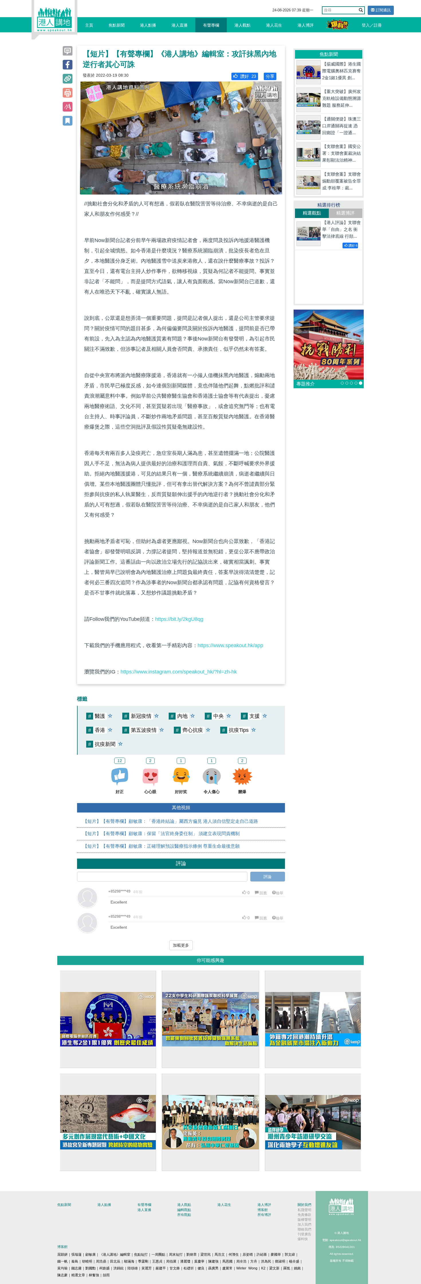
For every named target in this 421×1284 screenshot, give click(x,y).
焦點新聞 (117, 25)
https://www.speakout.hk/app (230, 645)
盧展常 (227, 1268)
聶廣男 (213, 1268)
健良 (201, 1268)
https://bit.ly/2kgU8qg (179, 619)
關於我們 (304, 1205)
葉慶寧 (199, 1261)
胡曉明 (87, 1261)
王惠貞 (157, 1261)
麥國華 (276, 1255)
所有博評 (264, 1215)
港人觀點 (243, 25)
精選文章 (78, 1275)
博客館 (262, 1210)
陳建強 (213, 1261)
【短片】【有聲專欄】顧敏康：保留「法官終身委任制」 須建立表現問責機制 (161, 833)
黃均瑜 (62, 1268)
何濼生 (234, 1255)
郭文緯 (290, 1255)
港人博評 (306, 25)
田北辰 (115, 1261)
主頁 (89, 25)
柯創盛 (104, 1268)
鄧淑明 (280, 1261)
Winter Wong (246, 1268)
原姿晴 (248, 1255)
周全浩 (241, 1261)
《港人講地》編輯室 (114, 1255)
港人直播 (180, 25)
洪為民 (266, 1261)
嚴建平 (161, 1268)
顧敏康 (90, 1255)
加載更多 (181, 945)
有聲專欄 (211, 25)
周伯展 (171, 1261)
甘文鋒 (175, 1268)
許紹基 (262, 1255)
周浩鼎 (101, 1261)
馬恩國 (227, 1261)
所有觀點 (184, 1215)
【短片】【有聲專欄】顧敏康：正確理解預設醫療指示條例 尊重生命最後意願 (161, 846)
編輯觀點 (184, 1210)
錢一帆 (62, 1261)
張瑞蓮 (76, 1255)
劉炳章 (191, 1255)
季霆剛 (143, 1261)
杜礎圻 (189, 1268)
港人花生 (274, 25)
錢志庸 (76, 1268)
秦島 (74, 1261)
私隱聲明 (304, 1210)
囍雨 (106, 1275)
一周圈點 (158, 1255)
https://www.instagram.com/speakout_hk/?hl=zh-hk (179, 672)
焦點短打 (141, 1255)
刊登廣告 (304, 1234)
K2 (263, 1268)
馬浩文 (220, 1255)
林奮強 (94, 1275)
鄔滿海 (129, 1261)
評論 (267, 876)
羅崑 (286, 1268)
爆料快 (303, 1239)
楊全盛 (294, 1261)
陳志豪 (62, 1275)
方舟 (253, 1261)
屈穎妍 (62, 1255)
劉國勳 (90, 1268)
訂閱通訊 (383, 10)
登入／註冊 (372, 25)
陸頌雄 (132, 1268)
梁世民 (205, 1255)
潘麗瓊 (185, 1261)
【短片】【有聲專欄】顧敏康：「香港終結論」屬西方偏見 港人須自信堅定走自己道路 (170, 821)
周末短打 (176, 1255)
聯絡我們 (304, 1229)
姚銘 (297, 1268)
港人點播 (148, 25)
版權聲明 (304, 1220)
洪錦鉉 (118, 1268)
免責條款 (304, 1215)
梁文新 (274, 1268)
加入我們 (304, 1224)
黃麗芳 (146, 1268)
